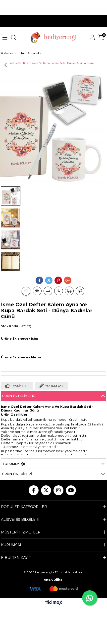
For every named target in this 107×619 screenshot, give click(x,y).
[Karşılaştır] (48, 291)
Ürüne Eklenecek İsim (19, 338)
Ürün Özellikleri (18, 396)
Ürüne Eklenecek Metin (21, 357)
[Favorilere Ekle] (26, 291)
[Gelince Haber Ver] (80, 291)
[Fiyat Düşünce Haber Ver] (58, 291)
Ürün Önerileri (17, 474)
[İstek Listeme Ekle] (37, 291)
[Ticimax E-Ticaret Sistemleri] (53, 603)
